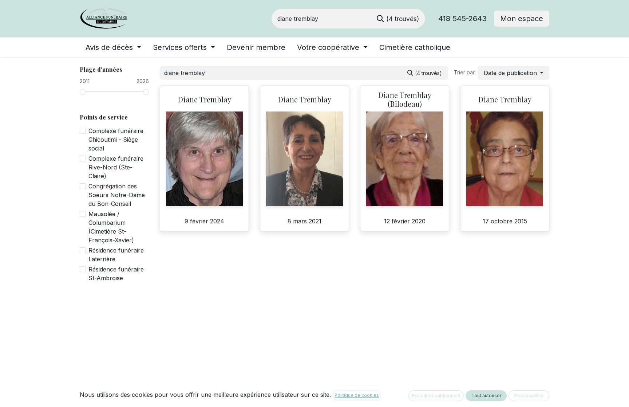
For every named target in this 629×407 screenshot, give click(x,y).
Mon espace (521, 18)
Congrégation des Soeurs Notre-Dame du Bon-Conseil (116, 195)
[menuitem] (113, 47)
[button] (513, 73)
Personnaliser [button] (529, 395)
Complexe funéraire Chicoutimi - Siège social (115, 139)
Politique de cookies (357, 395)
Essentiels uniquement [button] (436, 395)
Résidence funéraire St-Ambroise (116, 274)
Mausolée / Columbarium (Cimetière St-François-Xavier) (111, 227)
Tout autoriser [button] (486, 395)
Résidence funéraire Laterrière (116, 255)
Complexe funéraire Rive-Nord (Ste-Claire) (115, 167)
